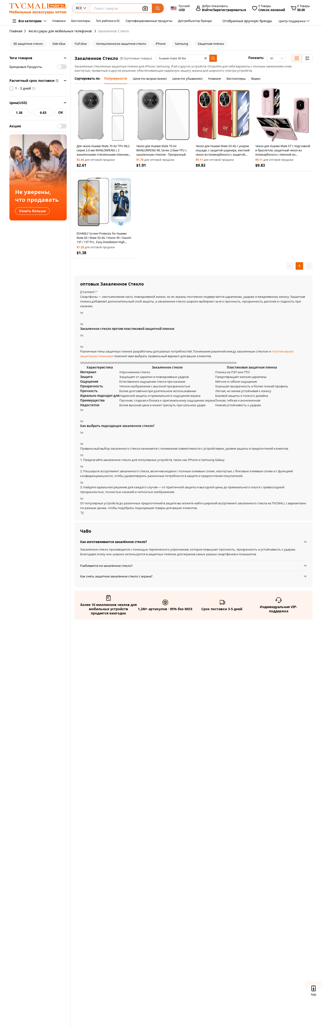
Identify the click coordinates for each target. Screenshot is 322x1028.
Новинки (59, 21)
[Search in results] (213, 58)
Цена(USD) (18, 102)
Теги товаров (20, 58)
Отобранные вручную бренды (247, 21)
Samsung (181, 43)
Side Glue (58, 43)
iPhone (160, 43)
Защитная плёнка (211, 43)
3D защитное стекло (28, 43)
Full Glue (81, 43)
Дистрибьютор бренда (195, 21)
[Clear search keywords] (205, 58)
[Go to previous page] (290, 266)
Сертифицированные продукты (149, 21)
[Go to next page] (309, 266)
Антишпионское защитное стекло (121, 43)
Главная (15, 31)
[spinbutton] (19, 112)
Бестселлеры (80, 21)
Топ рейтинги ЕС (108, 21)
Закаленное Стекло (113, 31)
